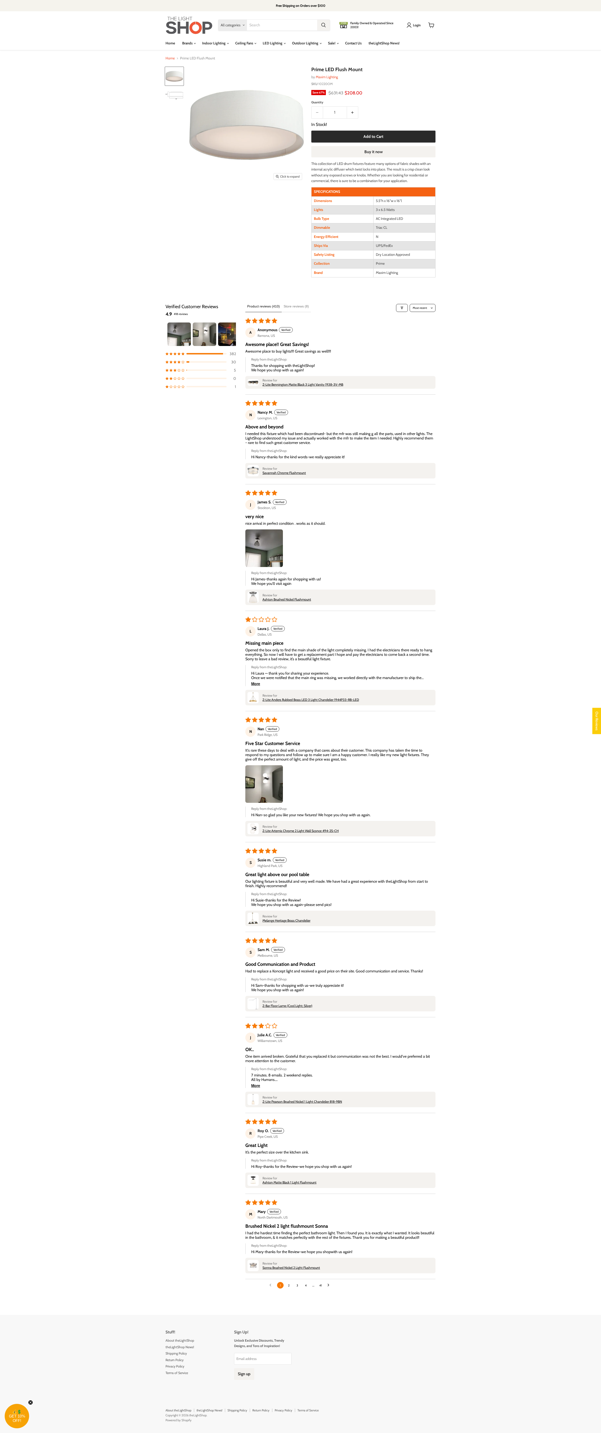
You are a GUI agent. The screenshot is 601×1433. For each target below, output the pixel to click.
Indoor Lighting (214, 43)
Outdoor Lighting (305, 43)
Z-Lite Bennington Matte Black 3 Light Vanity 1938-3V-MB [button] (302, 384)
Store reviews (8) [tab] (296, 306)
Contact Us (353, 43)
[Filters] (402, 308)
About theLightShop (180, 1340)
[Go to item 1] (179, 334)
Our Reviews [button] (597, 720)
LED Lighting (273, 43)
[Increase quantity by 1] (352, 112)
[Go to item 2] (204, 334)
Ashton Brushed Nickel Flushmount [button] (286, 599)
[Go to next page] (329, 1285)
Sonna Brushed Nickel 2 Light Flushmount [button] (291, 1268)
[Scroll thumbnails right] (230, 334)
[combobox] (282, 25)
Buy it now (373, 151)
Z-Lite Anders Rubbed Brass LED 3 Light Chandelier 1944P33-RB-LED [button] (310, 700)
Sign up (244, 1373)
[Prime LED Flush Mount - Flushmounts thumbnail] (174, 76)
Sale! (332, 43)
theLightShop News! (384, 43)
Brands (187, 43)
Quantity (317, 102)
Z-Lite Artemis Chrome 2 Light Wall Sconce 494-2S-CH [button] (300, 831)
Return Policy (175, 1360)
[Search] (323, 25)
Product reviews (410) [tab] (263, 306)
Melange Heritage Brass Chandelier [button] (286, 920)
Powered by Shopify (179, 1420)
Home (170, 43)
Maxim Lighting (327, 77)
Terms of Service (177, 1373)
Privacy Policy (175, 1366)
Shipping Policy (176, 1353)
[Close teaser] (30, 1402)
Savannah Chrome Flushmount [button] (284, 473)
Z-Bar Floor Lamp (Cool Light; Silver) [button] (287, 1006)
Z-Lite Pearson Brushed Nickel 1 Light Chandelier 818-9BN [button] (302, 1101)
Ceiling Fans (244, 43)
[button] (201, 354)
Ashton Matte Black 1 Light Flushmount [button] (289, 1182)
